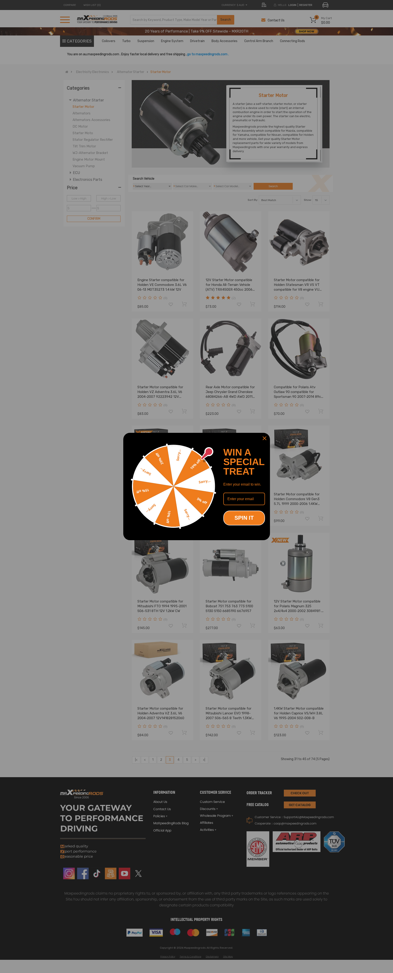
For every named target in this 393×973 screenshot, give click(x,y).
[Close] (264, 438)
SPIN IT (244, 518)
